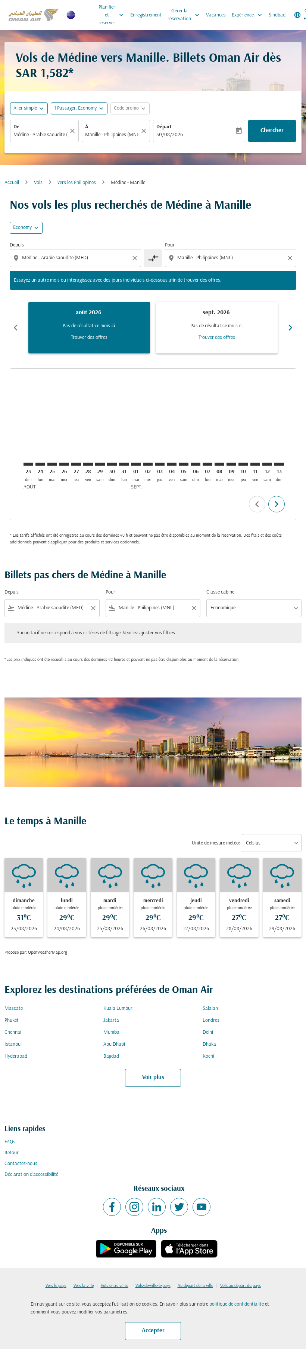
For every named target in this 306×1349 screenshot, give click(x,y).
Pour (170, 245)
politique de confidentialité (236, 1304)
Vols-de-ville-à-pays (153, 1286)
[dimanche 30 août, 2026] (112, 464)
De (16, 127)
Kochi (208, 1056)
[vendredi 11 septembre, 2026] (255, 464)
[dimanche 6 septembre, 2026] (195, 464)
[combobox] (76, 258)
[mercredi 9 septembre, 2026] (231, 464)
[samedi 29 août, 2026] (100, 464)
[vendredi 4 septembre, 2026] (172, 464)
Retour (11, 1153)
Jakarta (111, 1020)
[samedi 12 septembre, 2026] (267, 464)
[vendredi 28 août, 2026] (88, 464)
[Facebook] (112, 1207)
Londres (211, 1020)
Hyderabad (15, 1056)
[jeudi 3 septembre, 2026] (160, 464)
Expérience (247, 15)
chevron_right (290, 328)
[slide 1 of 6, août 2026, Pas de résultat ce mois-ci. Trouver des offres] (89, 327)
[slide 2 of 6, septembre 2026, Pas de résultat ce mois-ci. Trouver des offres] (217, 327)
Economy (22, 227)
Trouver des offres (89, 337)
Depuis (17, 245)
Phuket (11, 1020)
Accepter (153, 1331)
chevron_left (16, 328)
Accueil (11, 183)
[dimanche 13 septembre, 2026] (279, 464)
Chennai (12, 1032)
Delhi (208, 1032)
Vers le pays (56, 1286)
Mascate (13, 1008)
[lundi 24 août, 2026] (40, 464)
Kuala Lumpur (117, 1008)
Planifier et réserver (112, 15)
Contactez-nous (20, 1163)
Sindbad (277, 15)
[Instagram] (134, 1207)
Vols (38, 183)
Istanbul (13, 1044)
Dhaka (209, 1044)
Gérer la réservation (184, 15)
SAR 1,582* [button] (45, 73)
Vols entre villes (114, 1286)
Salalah (210, 1008)
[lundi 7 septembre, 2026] (207, 464)
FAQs (9, 1142)
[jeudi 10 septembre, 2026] (243, 464)
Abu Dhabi (114, 1044)
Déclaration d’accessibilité (31, 1174)
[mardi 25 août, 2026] (52, 464)
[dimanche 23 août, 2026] (28, 464)
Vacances (216, 15)
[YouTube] (201, 1207)
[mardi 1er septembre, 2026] (136, 464)
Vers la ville (84, 1286)
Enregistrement (146, 15)
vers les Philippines (76, 183)
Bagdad (111, 1056)
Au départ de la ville (195, 1286)
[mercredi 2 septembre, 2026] (148, 464)
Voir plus (153, 1077)
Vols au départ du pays (240, 1286)
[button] (79, 108)
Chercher (272, 131)
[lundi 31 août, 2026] (124, 464)
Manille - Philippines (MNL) (112, 135)
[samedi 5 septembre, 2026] (183, 464)
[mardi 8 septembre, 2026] (219, 464)
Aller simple (25, 108)
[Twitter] (179, 1207)
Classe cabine (220, 592)
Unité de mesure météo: (216, 843)
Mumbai (112, 1032)
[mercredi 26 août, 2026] (64, 464)
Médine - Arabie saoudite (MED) (40, 135)
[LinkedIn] (157, 1207)
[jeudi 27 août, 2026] (76, 464)
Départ (164, 127)
